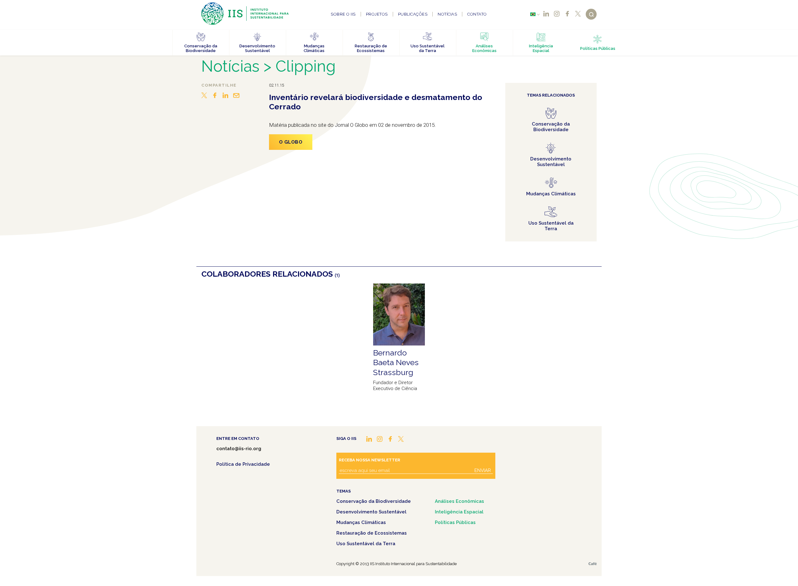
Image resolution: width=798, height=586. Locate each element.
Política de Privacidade (243, 464)
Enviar (482, 470)
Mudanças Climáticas (361, 522)
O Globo (291, 142)
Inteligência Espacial (459, 512)
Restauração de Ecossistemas (371, 533)
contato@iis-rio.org (238, 448)
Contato (477, 14)
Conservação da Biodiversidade (373, 501)
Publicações (413, 14)
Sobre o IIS (343, 14)
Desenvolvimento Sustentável (371, 512)
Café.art (593, 563)
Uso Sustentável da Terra (365, 543)
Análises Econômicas (459, 501)
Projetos (377, 14)
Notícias (447, 14)
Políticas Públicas (455, 522)
